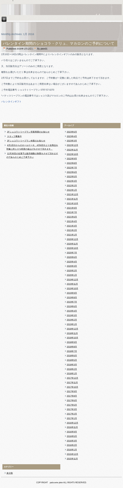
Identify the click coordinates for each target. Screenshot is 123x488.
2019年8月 (72, 297)
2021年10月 (72, 203)
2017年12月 (72, 378)
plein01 (43, 48)
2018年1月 (72, 373)
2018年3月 (72, 364)
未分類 (9, 473)
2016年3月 (72, 441)
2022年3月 (72, 181)
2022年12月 (72, 145)
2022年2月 (72, 185)
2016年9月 (72, 432)
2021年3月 (72, 226)
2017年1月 (72, 418)
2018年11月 (72, 333)
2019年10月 (72, 288)
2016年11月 (72, 427)
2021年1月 (72, 235)
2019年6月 (72, 306)
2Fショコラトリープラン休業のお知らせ (26, 140)
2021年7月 (72, 212)
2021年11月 (72, 199)
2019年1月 (72, 324)
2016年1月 (72, 449)
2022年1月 (72, 190)
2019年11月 (72, 284)
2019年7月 (72, 302)
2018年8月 (72, 346)
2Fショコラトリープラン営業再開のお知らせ (28, 132)
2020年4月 (72, 261)
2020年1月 (72, 275)
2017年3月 (72, 409)
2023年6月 (72, 132)
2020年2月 (72, 270)
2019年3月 (72, 315)
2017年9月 (72, 391)
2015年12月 (72, 454)
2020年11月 (72, 244)
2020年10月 (72, 248)
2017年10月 (72, 387)
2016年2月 (72, 445)
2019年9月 (72, 293)
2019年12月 (72, 279)
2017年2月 (72, 414)
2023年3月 (72, 140)
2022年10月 (72, 154)
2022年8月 (72, 163)
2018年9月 (72, 342)
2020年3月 (72, 266)
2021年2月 (72, 230)
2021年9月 (72, 208)
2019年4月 (72, 311)
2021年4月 (72, 221)
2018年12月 (72, 329)
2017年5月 (72, 405)
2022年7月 (72, 167)
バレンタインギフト (11, 101)
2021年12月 (72, 194)
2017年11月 (72, 382)
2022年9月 (72, 158)
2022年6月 (72, 172)
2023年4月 (72, 136)
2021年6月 (72, 217)
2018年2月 (72, 369)
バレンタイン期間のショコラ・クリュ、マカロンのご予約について (58, 43)
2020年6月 (72, 257)
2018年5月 (72, 360)
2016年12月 (72, 423)
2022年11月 (72, 150)
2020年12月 (72, 239)
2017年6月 (72, 400)
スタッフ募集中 (14, 136)
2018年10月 (72, 337)
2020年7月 (72, 252)
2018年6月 (72, 355)
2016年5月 (72, 436)
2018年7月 (72, 351)
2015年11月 (72, 458)
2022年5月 (72, 176)
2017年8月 (72, 396)
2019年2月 (72, 320)
